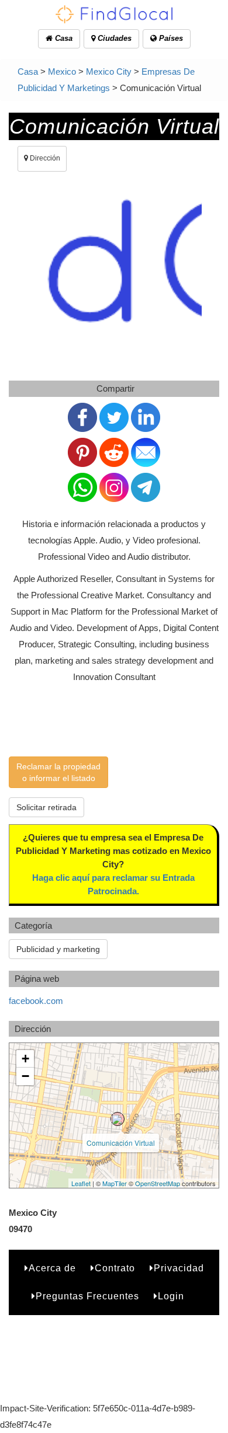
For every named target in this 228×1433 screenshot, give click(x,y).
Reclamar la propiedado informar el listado (58, 772)
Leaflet (81, 1183)
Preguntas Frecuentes (87, 1296)
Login (171, 1296)
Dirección (44, 158)
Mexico (62, 71)
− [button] (25, 1076)
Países (170, 38)
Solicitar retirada (46, 807)
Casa (62, 38)
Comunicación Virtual (121, 1143)
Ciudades (113, 38)
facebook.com (36, 1001)
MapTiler (114, 1183)
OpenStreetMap (157, 1183)
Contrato (115, 1268)
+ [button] (25, 1058)
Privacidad (179, 1268)
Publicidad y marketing (58, 949)
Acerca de (52, 1268)
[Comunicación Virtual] (117, 1119)
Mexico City (109, 71)
